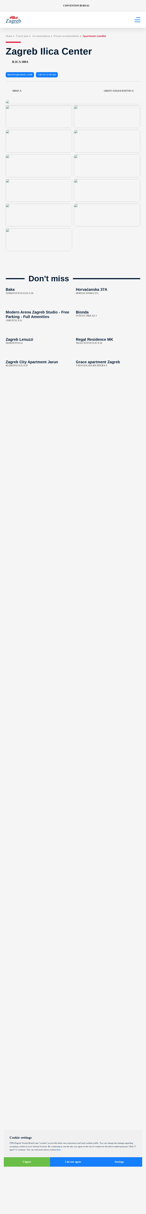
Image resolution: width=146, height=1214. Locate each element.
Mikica (16, 91)
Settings (119, 1161)
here (59, 1150)
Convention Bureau (76, 5)
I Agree (27, 1161)
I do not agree (73, 1161)
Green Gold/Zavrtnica (119, 91)
